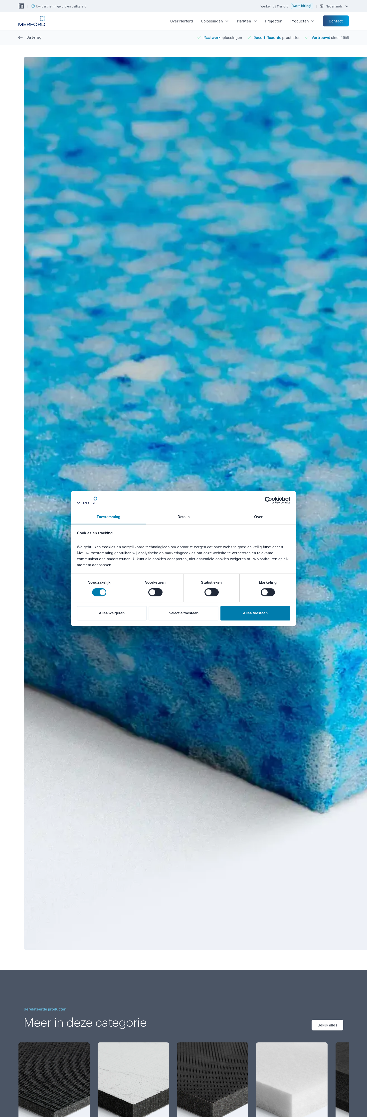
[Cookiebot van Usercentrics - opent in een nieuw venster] (268, 500)
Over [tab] (258, 517)
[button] (334, 6)
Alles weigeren (112, 613)
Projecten (273, 20)
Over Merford (181, 20)
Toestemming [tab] (108, 517)
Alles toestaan (255, 613)
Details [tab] (184, 517)
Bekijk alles (327, 1024)
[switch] (155, 592)
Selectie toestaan (183, 613)
